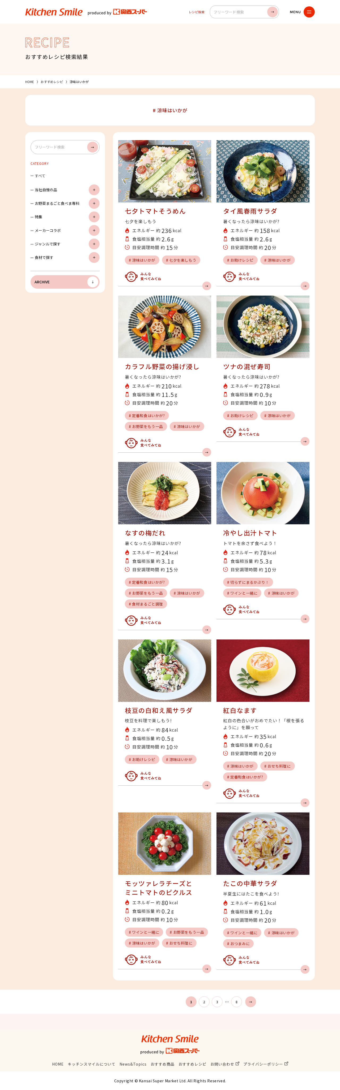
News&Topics (133, 1064)
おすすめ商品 (163, 1064)
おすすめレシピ (52, 81)
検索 (272, 12)
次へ (250, 1001)
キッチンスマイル (54, 12)
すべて (40, 175)
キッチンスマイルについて (92, 1064)
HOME (29, 81)
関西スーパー (117, 12)
